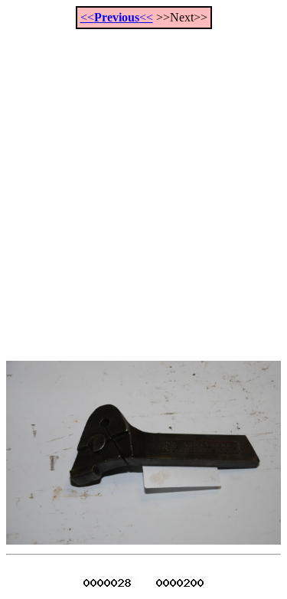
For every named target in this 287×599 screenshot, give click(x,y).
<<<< (116, 17)
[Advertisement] (143, 186)
